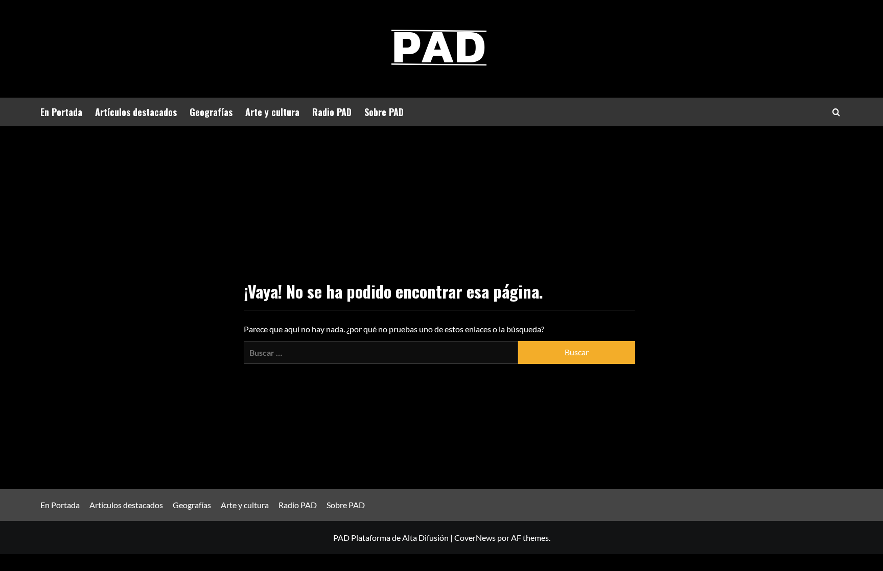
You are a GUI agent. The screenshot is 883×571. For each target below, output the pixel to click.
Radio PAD (332, 112)
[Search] (836, 112)
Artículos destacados (136, 112)
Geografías (211, 112)
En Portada (61, 112)
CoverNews (475, 537)
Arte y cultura (272, 112)
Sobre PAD (384, 112)
